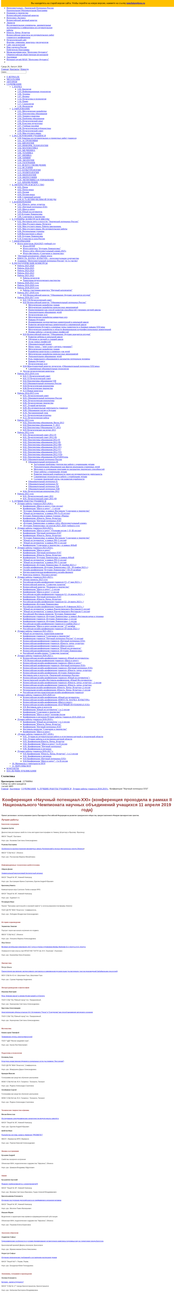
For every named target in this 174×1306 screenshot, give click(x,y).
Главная (5, 69)
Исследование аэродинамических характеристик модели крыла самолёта (30, 1118)
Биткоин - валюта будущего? (12, 1282)
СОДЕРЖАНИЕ (28, 789)
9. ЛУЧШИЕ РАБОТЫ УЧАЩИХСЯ (54, 789)
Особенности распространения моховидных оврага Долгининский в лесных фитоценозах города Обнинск (42, 849)
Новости (25, 69)
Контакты (14, 69)
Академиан (15, 789)
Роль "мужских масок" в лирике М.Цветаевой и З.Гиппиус (23, 996)
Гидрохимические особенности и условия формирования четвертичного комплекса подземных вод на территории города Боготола (52, 1241)
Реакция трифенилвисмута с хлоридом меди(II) (19, 1184)
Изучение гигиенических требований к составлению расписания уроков (29, 1257)
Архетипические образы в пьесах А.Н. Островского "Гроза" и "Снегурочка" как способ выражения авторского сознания (47, 1012)
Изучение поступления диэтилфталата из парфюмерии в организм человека (31, 1200)
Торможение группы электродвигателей (16, 1037)
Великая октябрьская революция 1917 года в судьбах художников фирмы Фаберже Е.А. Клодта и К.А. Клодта (43, 947)
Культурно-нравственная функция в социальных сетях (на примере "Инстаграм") (32, 1061)
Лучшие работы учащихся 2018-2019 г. (90, 789)
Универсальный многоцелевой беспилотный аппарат (22, 873)
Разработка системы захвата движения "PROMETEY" (22, 1135)
